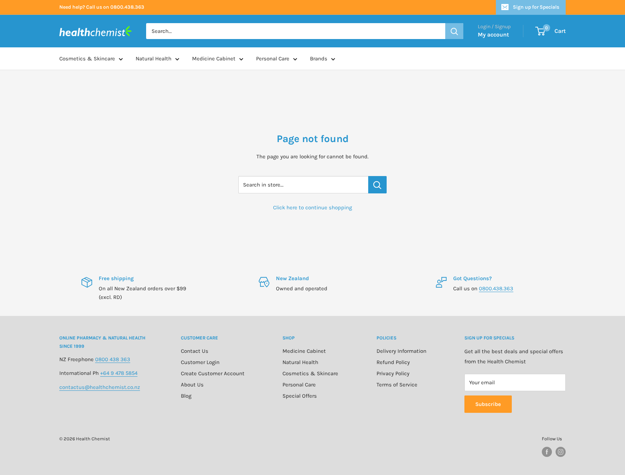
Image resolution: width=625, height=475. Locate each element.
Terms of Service (397, 384)
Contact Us (194, 351)
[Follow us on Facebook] (547, 452)
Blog (186, 396)
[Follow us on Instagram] (561, 452)
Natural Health (153, 58)
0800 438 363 (112, 359)
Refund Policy (393, 362)
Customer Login (200, 362)
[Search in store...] (377, 184)
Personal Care (272, 58)
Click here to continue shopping (312, 207)
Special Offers (299, 396)
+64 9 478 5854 (118, 373)
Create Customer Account (213, 373)
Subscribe (488, 404)
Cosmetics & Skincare (87, 58)
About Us (192, 384)
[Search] (454, 31)
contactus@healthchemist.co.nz (99, 387)
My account (493, 34)
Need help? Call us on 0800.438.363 (101, 7)
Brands (318, 58)
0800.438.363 (496, 288)
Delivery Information (401, 351)
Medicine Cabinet (213, 58)
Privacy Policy (393, 373)
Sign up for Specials (536, 7)
